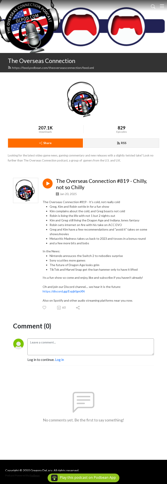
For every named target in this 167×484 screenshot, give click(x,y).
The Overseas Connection (41, 60)
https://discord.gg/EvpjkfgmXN (64, 291)
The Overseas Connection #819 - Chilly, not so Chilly (101, 184)
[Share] (78, 308)
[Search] (153, 6)
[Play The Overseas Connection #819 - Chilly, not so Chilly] (48, 183)
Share (47, 143)
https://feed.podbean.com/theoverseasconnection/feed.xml (53, 68)
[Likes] (44, 307)
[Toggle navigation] (162, 6)
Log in (59, 359)
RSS (123, 143)
